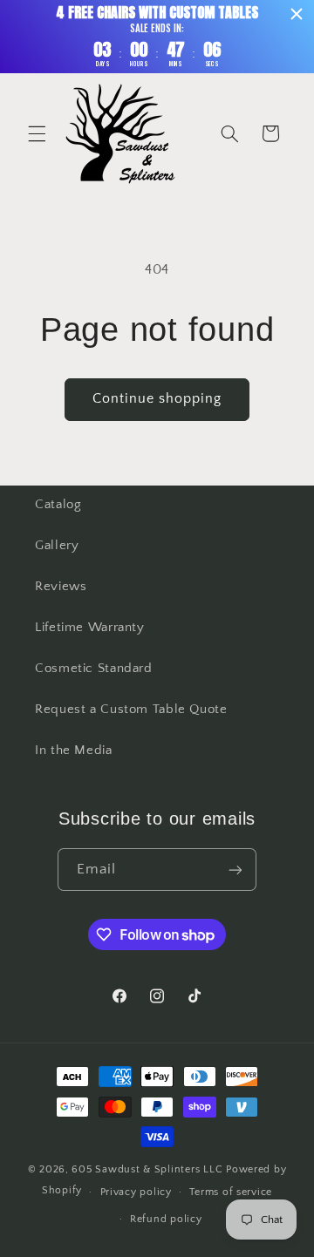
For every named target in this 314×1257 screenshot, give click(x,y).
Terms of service (230, 1192)
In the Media (74, 751)
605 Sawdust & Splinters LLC (147, 1169)
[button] (37, 133)
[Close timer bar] (297, 14)
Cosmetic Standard (94, 669)
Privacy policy (136, 1192)
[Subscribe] (235, 869)
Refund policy (166, 1219)
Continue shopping (157, 398)
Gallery (56, 546)
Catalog (58, 505)
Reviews (60, 587)
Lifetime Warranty (90, 628)
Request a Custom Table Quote (131, 710)
